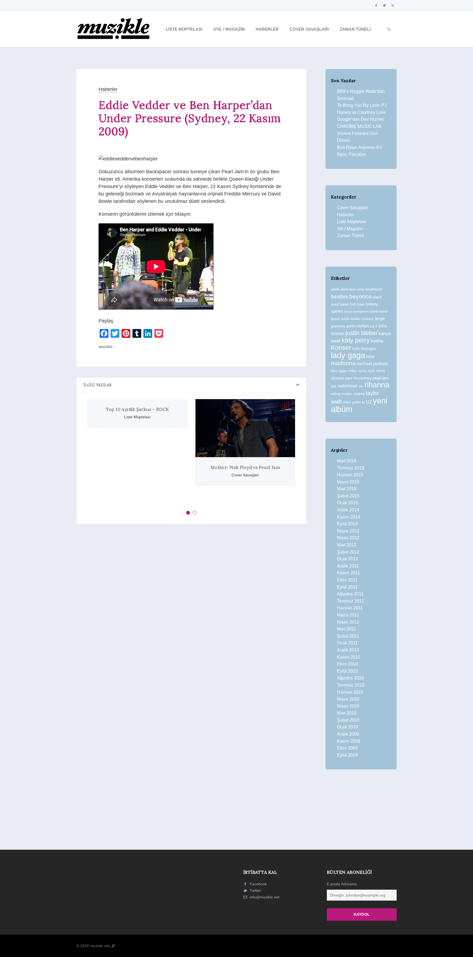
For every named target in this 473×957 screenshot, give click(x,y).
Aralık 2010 (348, 650)
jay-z (373, 326)
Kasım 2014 (348, 517)
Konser (341, 347)
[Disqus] (191, 603)
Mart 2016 (346, 461)
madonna (343, 363)
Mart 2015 (346, 488)
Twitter (255, 890)
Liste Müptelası (184, 29)
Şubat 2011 (348, 636)
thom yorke (352, 402)
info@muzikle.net (264, 897)
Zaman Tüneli (355, 29)
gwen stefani (357, 326)
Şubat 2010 (348, 720)
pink (333, 386)
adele (335, 289)
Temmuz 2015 (350, 468)
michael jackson (372, 363)
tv (363, 402)
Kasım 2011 (348, 572)
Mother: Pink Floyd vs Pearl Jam (245, 467)
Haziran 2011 (350, 608)
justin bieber (361, 333)
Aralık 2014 (348, 510)
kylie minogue (364, 348)
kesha (377, 341)
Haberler (267, 29)
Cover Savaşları (309, 29)
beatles (339, 296)
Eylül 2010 (347, 671)
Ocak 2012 (347, 559)
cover (374, 311)
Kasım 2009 (348, 741)
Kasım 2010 (348, 657)
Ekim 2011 (347, 580)
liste (370, 356)
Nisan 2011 (348, 622)
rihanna (377, 385)
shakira (359, 394)
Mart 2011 (346, 629)
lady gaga (348, 355)
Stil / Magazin (229, 29)
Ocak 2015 (347, 502)
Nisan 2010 (348, 706)
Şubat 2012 (348, 552)
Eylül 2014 (347, 523)
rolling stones (341, 394)
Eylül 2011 (347, 587)
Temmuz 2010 (350, 685)
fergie (380, 318)
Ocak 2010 (347, 727)
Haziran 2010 (350, 692)
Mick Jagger (339, 371)
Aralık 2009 (348, 734)
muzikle (106, 346)
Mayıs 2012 (348, 531)
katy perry (356, 340)
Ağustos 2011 (350, 594)
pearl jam (381, 378)
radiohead (347, 386)
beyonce (360, 296)
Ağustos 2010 (350, 678)
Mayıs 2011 (348, 615)
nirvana (337, 378)
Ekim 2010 (347, 664)
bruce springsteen (356, 311)
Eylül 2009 (347, 755)
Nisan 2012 (348, 537)
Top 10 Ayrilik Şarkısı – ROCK (137, 409)
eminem (368, 319)
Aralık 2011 (348, 566)
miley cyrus (357, 371)
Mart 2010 (346, 713)
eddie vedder (351, 319)
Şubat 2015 (348, 496)
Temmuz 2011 (350, 601)
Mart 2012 (346, 545)
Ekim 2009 (347, 748)
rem (361, 386)
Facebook (258, 884)
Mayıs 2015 (348, 482)
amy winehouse (369, 289)
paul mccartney (358, 378)
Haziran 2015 (350, 474)
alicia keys (348, 289)
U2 (369, 402)
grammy (338, 326)
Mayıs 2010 (348, 699)
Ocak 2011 (347, 643)
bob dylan (357, 304)
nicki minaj (376, 371)
